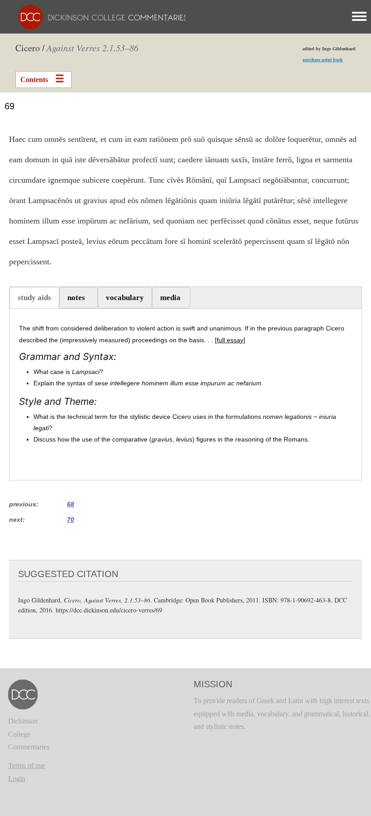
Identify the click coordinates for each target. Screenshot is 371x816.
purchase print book (323, 59)
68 (70, 504)
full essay (230, 340)
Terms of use (26, 765)
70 (70, 519)
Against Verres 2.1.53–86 (92, 47)
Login (16, 778)
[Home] (98, 16)
